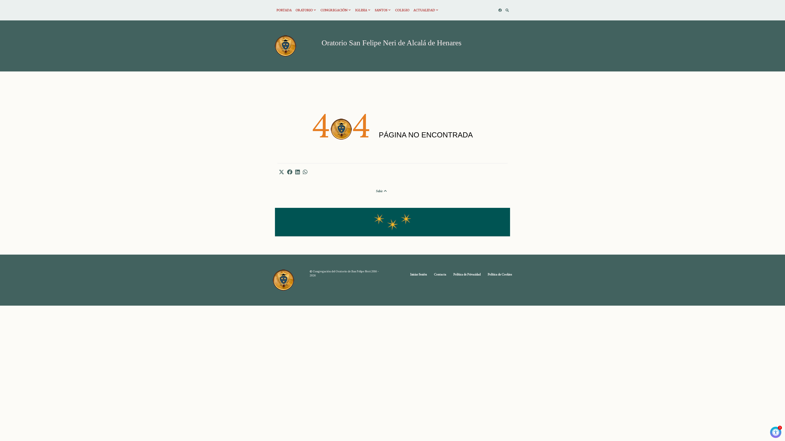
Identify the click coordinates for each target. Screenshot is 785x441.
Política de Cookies (500, 274)
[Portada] (285, 45)
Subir (379, 191)
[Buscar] (507, 10)
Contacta (440, 274)
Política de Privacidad (467, 274)
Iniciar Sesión (418, 274)
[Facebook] (500, 10)
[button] (281, 172)
